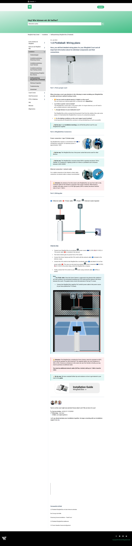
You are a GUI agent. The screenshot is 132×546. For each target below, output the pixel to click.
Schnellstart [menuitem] (33, 89)
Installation (45, 34)
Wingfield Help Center (33, 34)
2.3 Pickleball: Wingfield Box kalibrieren (59, 521)
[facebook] (119, 536)
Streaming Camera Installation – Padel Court (61, 517)
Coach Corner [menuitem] (32, 92)
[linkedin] (123, 536)
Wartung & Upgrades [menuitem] (35, 83)
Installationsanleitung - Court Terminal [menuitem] (36, 64)
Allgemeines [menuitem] (32, 109)
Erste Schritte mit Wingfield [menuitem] (33, 42)
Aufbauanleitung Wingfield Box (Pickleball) (62, 34)
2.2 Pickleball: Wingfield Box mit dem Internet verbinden (63, 509)
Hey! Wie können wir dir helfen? (43, 20)
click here (61, 413)
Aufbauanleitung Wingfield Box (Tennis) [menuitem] (37, 73)
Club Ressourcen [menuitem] (33, 96)
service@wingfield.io (62, 415)
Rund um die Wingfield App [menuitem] (34, 47)
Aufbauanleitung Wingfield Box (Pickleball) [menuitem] (37, 78)
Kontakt (101, 7)
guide (61, 378)
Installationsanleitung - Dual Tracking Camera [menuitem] (36, 68)
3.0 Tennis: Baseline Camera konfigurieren (60, 525)
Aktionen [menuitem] (31, 105)
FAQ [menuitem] (30, 102)
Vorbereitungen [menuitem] (34, 55)
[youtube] (126, 536)
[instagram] (116, 536)
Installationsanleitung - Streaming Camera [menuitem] (36, 59)
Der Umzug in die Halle (55, 513)
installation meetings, (71, 125)
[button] (44, 41)
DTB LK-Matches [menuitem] (33, 99)
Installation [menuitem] (31, 51)
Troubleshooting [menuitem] (34, 86)
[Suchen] (102, 23)
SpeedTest (89, 101)
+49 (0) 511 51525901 (68, 411)
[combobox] (64, 23)
